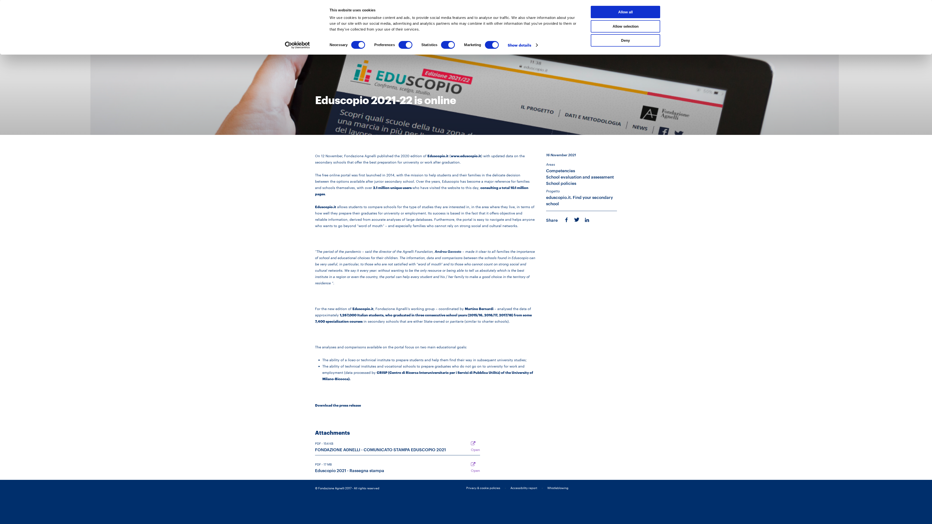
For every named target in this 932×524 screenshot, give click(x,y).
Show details (519, 45)
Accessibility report (523, 488)
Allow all (625, 12)
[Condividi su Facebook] (566, 219)
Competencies (560, 170)
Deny (625, 40)
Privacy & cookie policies (483, 488)
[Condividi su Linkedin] (587, 219)
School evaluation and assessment (580, 177)
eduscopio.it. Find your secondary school (579, 200)
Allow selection (626, 26)
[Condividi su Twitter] (576, 219)
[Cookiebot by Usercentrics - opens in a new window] (297, 45)
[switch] (405, 45)
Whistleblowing (557, 488)
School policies (561, 183)
